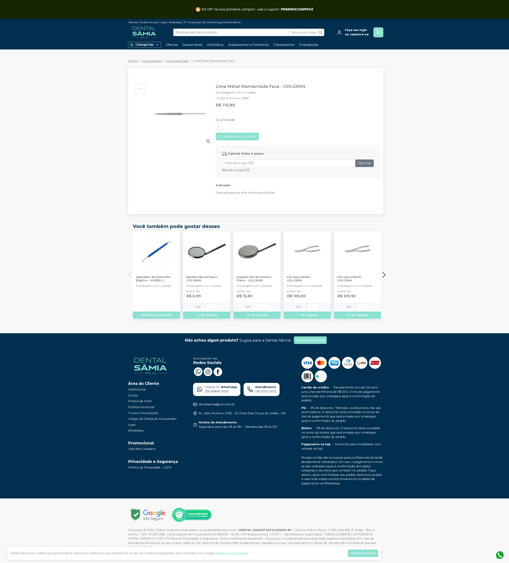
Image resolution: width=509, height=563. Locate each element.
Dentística (215, 45)
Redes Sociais (149, 22)
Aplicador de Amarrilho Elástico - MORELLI (153, 278)
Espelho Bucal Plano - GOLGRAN (202, 278)
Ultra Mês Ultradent (142, 449)
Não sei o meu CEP (236, 170)
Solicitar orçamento (156, 315)
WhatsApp (175, 22)
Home (132, 61)
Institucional (137, 389)
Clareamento (284, 45)
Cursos (133, 395)
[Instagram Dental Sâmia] (208, 371)
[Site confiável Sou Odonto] (192, 514)
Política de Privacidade (232, 553)
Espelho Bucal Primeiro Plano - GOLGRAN (254, 278)
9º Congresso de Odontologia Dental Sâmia (212, 22)
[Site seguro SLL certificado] (148, 515)
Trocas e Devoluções (143, 413)
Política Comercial (141, 407)
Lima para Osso (177, 61)
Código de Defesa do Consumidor (152, 419)
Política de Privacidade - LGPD (150, 467)
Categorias (144, 44)
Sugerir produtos (310, 340)
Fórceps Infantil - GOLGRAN (350, 278)
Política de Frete (140, 401)
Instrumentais (152, 61)
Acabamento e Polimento (248, 45)
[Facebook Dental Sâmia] (218, 371)
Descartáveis (192, 45)
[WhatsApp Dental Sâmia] (198, 371)
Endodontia (308, 45)
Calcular (364, 163)
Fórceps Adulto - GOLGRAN (299, 278)
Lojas (163, 22)
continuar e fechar (363, 553)
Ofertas (133, 22)
